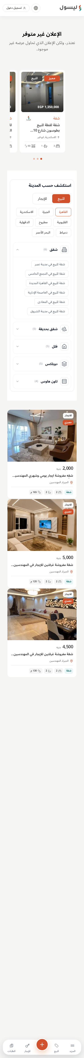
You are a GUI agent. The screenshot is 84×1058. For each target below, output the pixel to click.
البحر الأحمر (43, 232)
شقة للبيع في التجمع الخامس (46, 273)
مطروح (43, 222)
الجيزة (46, 212)
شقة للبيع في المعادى (51, 302)
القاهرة (63, 212)
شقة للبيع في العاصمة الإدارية (46, 292)
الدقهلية (24, 222)
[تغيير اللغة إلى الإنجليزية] (36, 8)
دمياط (63, 232)
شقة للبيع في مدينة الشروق (47, 311)
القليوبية (62, 222)
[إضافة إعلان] (42, 1044)
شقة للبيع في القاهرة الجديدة (47, 283)
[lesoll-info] (29, 118)
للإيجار (42, 198)
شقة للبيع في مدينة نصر (50, 264)
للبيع (61, 198)
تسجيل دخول (14, 8)
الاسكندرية (26, 212)
